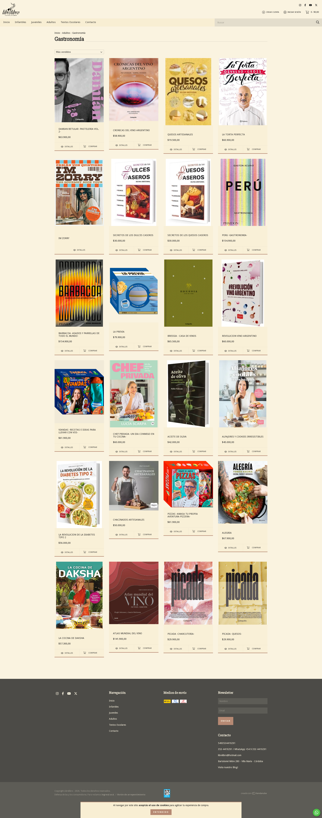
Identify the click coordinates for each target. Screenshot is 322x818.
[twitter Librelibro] (316, 5)
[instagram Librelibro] (300, 5)
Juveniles (36, 22)
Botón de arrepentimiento (131, 794)
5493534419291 (226, 743)
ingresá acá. (108, 794)
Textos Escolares (70, 22)
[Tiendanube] (254, 793)
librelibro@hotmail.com (229, 755)
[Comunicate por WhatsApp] (316, 812)
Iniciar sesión (294, 12)
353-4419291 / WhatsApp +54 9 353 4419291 (242, 749)
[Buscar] (318, 22)
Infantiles (20, 22)
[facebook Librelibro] (305, 5)
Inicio (6, 22)
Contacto (90, 22)
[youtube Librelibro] (310, 5)
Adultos (51, 22)
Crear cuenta (272, 12)
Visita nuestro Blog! (228, 767)
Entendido (161, 812)
